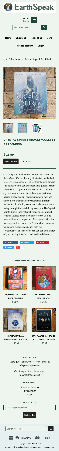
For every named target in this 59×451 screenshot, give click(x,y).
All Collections (13, 59)
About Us (37, 37)
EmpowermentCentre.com (43, 447)
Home (8, 37)
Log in (41, 45)
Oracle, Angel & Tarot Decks (38, 59)
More (49, 37)
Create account (25, 45)
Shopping (21, 37)
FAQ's (29, 394)
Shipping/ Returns (29, 387)
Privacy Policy (29, 390)
